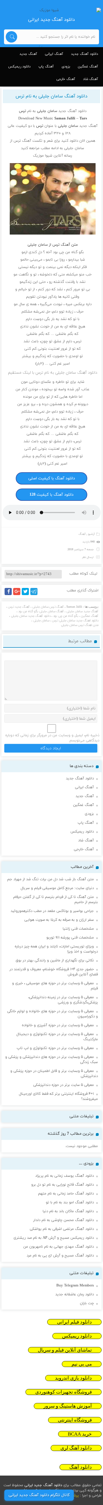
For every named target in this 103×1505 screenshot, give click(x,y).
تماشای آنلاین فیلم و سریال (65, 1350)
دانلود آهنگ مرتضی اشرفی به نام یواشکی (62, 1229)
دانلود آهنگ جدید (84, 54)
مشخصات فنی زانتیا (78, 928)
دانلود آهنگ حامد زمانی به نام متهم (66, 1193)
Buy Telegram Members (75, 1285)
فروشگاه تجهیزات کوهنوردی (63, 1392)
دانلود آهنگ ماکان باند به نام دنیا (68, 1211)
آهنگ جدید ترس (19, 607)
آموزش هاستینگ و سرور (67, 1406)
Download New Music (35, 118)
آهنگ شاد (90, 79)
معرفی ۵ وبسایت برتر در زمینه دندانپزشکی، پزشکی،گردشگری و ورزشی (63, 1000)
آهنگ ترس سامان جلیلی (48, 607)
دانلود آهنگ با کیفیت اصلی (51, 478)
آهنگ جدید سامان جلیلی (82, 611)
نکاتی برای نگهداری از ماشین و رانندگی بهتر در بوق (54, 960)
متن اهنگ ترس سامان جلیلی (79, 625)
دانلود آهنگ (80, 1467)
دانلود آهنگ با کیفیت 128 (51, 494)
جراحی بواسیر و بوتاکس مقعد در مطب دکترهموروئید (52, 911)
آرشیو (91, 534)
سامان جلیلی (41, 620)
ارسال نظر (88, 557)
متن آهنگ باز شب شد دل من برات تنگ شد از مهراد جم (50, 879)
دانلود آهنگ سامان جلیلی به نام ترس (51, 96)
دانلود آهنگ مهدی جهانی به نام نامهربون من (58, 1246)
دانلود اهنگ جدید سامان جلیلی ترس (75, 620)
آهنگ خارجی (65, 79)
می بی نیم (82, 1364)
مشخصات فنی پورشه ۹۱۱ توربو (70, 937)
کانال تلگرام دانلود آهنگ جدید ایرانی (39, 1495)
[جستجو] (11, 37)
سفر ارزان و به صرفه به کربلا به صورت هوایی (59, 919)
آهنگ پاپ (46, 66)
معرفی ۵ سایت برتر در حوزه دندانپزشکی (63, 1085)
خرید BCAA (80, 1434)
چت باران (87, 1303)
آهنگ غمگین (88, 66)
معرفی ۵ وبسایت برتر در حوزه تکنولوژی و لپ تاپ (55, 1048)
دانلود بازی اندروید (73, 1378)
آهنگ (82, 534)
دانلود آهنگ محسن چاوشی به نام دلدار (63, 1220)
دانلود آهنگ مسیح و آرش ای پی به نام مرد (60, 1255)
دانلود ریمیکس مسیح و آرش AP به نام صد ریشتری (53, 1237)
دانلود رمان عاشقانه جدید (74, 1294)
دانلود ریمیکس (19, 66)
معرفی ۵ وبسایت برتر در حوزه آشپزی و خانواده (58, 1025)
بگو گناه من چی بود (65, 616)
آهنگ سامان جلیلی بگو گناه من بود (41, 611)
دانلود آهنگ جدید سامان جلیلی (31, 616)
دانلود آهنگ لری (76, 1448)
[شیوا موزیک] (51, 10)
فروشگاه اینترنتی (75, 1420)
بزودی (66, 66)
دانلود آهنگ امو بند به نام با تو (70, 1202)
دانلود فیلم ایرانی (74, 1322)
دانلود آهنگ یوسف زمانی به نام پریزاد (64, 1175)
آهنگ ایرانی (54, 54)
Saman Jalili (74, 607)
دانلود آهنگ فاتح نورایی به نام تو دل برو (62, 1184)
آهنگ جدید (28, 54)
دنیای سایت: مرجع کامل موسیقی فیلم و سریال (57, 888)
